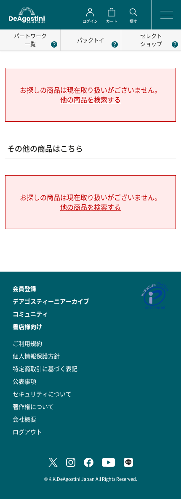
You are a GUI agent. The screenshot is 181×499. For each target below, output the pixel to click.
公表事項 (24, 381)
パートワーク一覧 (30, 40)
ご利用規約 (27, 343)
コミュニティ (30, 314)
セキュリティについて (42, 394)
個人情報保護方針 (36, 356)
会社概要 (24, 419)
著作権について (33, 406)
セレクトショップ (151, 40)
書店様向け (27, 326)
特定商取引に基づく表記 (45, 368)
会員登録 (24, 288)
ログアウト (27, 431)
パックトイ (90, 40)
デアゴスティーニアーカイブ (51, 301)
